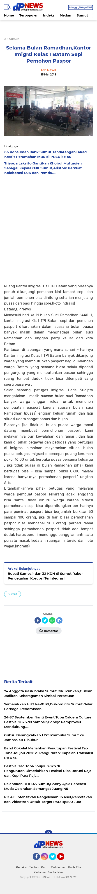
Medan (65, 15)
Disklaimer (58, 867)
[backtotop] (48, 834)
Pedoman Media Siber (48, 872)
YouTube (63, 862)
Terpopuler (28, 15)
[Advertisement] (48, 228)
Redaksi (21, 867)
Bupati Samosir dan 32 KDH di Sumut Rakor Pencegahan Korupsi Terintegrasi (45, 575)
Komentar (51, 631)
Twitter (54, 862)
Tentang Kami (38, 867)
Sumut (82, 15)
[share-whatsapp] (52, 620)
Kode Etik (74, 867)
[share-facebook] (38, 620)
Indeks (48, 15)
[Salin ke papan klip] (59, 620)
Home (9, 15)
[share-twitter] (45, 620)
